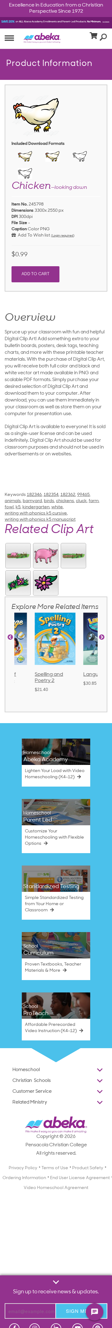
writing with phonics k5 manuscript (40, 519)
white (57, 507)
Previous (10, 637)
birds (49, 501)
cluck (81, 501)
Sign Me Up (81, 1311)
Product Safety (87, 1168)
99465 (83, 495)
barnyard (32, 501)
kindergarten (35, 507)
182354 (51, 495)
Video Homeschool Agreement (56, 1188)
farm (94, 501)
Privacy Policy (23, 1168)
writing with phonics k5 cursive (36, 513)
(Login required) (62, 235)
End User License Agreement (80, 1178)
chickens (65, 501)
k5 (18, 507)
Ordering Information (24, 1178)
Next (102, 637)
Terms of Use (54, 1168)
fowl (9, 507)
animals (13, 501)
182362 (67, 495)
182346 (34, 495)
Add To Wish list (33, 235)
